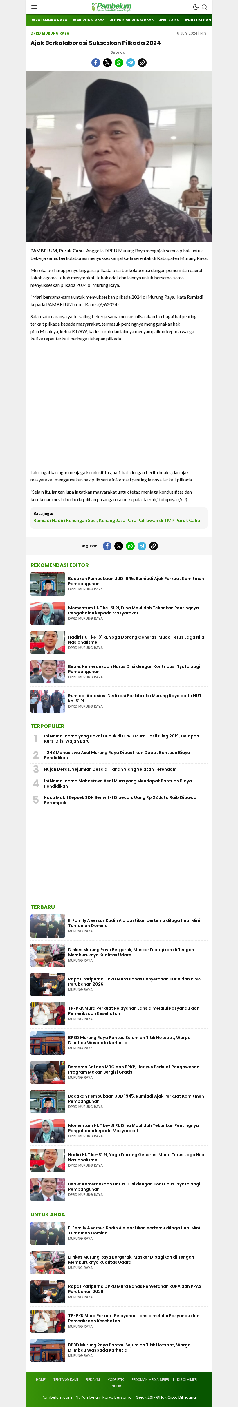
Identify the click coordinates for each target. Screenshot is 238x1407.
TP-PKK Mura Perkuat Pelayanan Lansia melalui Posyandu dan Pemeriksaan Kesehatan (133, 1010)
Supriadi (118, 52)
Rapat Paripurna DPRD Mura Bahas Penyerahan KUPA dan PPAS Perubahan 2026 (134, 981)
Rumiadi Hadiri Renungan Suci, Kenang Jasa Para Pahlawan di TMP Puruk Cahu (116, 520)
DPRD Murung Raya (49, 33)
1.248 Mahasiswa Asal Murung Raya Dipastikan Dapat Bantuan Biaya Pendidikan (117, 755)
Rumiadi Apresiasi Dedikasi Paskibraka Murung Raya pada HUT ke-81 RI (134, 698)
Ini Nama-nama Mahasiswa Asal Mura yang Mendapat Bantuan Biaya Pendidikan (118, 783)
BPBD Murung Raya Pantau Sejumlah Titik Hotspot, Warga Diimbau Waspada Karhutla (129, 1040)
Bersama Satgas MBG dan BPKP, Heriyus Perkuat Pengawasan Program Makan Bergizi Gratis (133, 1069)
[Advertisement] (119, 405)
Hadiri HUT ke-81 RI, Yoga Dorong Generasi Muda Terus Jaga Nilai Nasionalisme (136, 639)
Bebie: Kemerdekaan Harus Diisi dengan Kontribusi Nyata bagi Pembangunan (134, 669)
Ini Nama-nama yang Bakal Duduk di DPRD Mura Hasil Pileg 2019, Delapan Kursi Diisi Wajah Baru (121, 738)
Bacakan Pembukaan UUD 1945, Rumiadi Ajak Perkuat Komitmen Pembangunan (136, 581)
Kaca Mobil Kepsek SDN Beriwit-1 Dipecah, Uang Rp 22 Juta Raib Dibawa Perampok (120, 800)
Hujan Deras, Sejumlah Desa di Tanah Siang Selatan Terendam (110, 769)
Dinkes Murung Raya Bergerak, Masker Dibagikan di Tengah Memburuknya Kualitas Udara (131, 952)
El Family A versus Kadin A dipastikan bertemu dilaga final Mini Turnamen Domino (134, 923)
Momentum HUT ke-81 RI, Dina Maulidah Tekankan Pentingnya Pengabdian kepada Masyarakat (133, 610)
